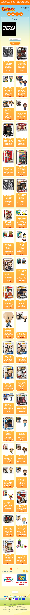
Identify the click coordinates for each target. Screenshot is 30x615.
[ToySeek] (8, 8)
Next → (17, 568)
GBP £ (14, 592)
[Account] (13, 14)
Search (9, 603)
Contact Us (20, 603)
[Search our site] (21, 14)
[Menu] (9, 14)
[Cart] (17, 14)
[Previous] (24, 571)
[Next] (27, 571)
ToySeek (14, 611)
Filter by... (15, 43)
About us (14, 603)
